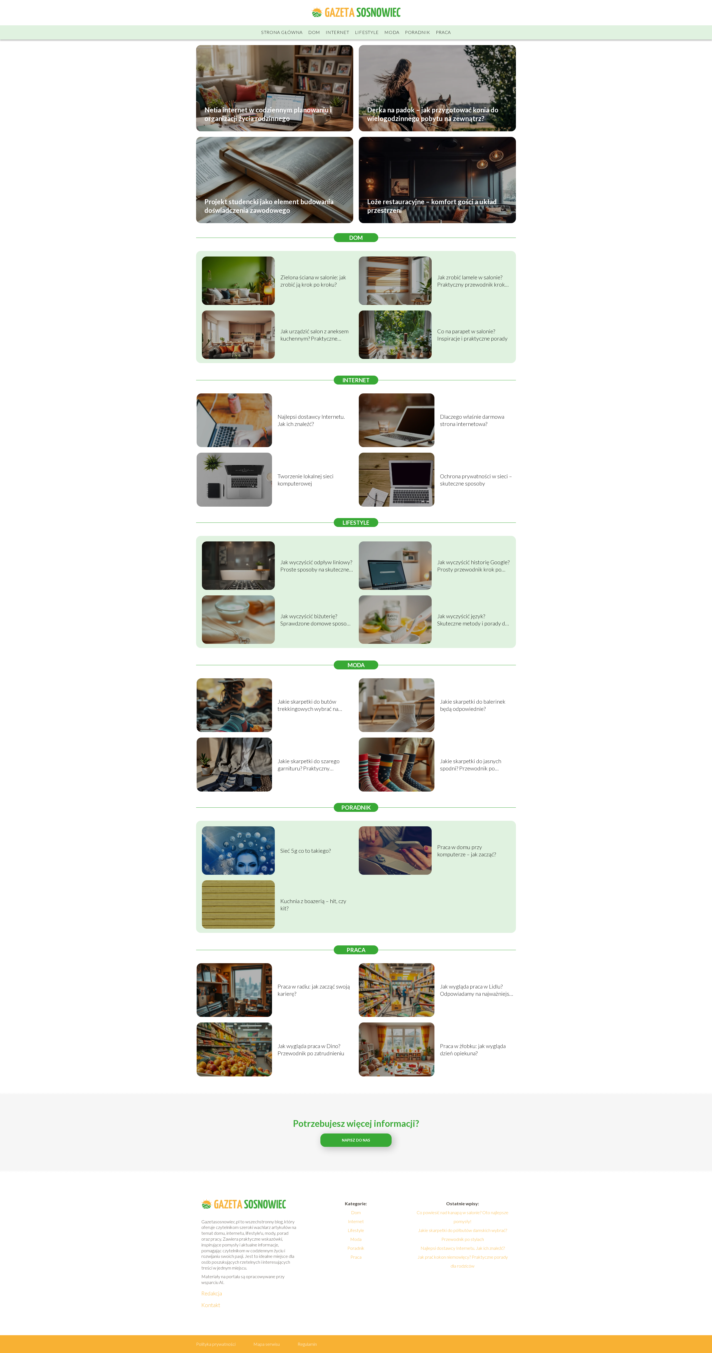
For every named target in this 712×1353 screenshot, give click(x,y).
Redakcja (211, 1293)
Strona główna (282, 32)
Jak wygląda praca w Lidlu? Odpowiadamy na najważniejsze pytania (477, 990)
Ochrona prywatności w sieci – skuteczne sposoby (476, 480)
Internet (337, 32)
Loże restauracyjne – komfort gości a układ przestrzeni (432, 205)
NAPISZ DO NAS (356, 1140)
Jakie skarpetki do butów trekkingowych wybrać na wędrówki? (308, 705)
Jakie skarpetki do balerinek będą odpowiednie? (472, 705)
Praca (443, 32)
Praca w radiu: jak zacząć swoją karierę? (314, 990)
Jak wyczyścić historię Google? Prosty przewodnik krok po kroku (473, 566)
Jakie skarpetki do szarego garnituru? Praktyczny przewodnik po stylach (309, 765)
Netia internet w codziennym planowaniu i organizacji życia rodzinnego (268, 113)
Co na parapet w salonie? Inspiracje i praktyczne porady (472, 335)
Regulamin (307, 1344)
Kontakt (210, 1305)
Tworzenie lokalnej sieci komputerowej (305, 480)
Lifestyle (367, 32)
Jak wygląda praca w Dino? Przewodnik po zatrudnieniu (311, 1049)
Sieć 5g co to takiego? (305, 850)
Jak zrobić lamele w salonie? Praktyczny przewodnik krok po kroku (471, 281)
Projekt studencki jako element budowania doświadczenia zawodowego (268, 205)
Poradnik (417, 32)
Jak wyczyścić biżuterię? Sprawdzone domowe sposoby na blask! (316, 620)
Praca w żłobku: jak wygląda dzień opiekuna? (473, 1049)
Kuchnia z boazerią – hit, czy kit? (313, 904)
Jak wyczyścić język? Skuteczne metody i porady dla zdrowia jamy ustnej (473, 620)
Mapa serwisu (266, 1344)
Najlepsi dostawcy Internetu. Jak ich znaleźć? (311, 420)
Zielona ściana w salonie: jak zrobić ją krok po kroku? (313, 281)
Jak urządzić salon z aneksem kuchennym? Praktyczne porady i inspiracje (314, 335)
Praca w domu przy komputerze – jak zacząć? (466, 850)
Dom (314, 32)
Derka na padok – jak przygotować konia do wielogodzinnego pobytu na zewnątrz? (432, 113)
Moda (391, 32)
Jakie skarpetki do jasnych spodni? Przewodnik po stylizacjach (470, 765)
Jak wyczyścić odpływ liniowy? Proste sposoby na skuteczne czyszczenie (316, 566)
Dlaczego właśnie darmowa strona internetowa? (472, 420)
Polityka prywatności (216, 1344)
